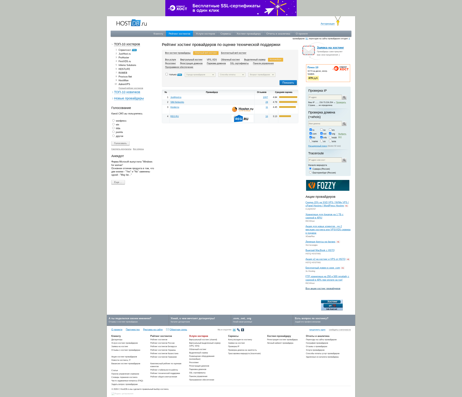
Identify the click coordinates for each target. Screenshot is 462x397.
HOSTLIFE (124, 69)
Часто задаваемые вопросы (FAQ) (127, 381)
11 (267, 107)
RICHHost (310, 221)
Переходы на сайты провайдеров (321, 339)
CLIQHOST (311, 209)
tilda (118, 128)
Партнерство (133, 329)
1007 (265, 97)
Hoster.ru (174, 107)
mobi (334, 137)
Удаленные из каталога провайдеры (322, 357)
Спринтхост (125, 50)
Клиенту (158, 33)
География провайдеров (317, 343)
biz (313, 137)
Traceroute (316, 153)
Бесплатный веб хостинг (233, 53)
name (315, 141)
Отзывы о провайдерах (316, 346)
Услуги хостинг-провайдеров (124, 343)
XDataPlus (310, 236)
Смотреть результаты (121, 149)
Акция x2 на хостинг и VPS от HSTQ (325, 259)
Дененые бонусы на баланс (320, 241)
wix (117, 124)
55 (307, 38)
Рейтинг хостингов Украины (163, 350)
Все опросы (138, 149)
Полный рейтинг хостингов (131, 88)
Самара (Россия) (321, 169)
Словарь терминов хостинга (124, 377)
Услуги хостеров (205, 33)
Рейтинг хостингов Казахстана (164, 353)
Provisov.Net (125, 76)
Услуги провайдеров (315, 350)
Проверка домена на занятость (242, 350)
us (324, 141)
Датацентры (116, 339)
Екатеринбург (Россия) (324, 172)
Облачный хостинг (230, 59)
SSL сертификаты (239, 63)
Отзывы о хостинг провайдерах (125, 350)
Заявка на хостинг (330, 47)
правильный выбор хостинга (155, 389)
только (173, 74)
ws (333, 130)
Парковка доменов (216, 63)
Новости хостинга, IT (121, 360)
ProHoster (124, 57)
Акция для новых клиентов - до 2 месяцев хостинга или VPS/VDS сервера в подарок (328, 229)
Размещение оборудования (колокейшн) (201, 357)
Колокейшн (275, 59)
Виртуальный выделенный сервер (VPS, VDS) (205, 344)
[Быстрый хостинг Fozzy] (327, 185)
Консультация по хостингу (240, 339)
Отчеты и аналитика (278, 33)
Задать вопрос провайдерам (124, 384)
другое (119, 136)
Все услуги (170, 59)
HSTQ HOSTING (313, 254)
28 (266, 102)
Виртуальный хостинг (191, 59)
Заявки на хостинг (236, 343)
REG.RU (174, 116)
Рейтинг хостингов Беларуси (163, 346)
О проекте (302, 33)
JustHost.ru (125, 53)
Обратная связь (178, 329)
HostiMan (123, 80)
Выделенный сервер (254, 59)
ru (313, 130)
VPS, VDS (212, 59)
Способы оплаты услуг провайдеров (322, 353)
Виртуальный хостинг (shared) (203, 339)
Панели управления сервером (125, 374)
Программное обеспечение (179, 67)
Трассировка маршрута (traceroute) (244, 353)
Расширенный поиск (317, 146)
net (324, 134)
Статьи (114, 370)
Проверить (341, 102)
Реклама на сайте (153, 329)
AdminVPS (124, 84)
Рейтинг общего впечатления (163, 377)
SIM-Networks (177, 102)
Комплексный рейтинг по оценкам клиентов (165, 364)
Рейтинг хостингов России (162, 343)
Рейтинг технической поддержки (165, 373)
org (333, 134)
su (324, 130)
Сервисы (226, 33)
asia (334, 141)
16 (266, 116)
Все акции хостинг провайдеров (323, 288)
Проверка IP (317, 90)
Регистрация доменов (191, 63)
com (314, 134)
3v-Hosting (310, 271)
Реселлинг (170, 63)
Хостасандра (311, 245)
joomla (119, 132)
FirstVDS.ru (125, 61)
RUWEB (123, 73)
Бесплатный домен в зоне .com (323, 267)
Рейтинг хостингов (179, 33)
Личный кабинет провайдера (280, 343)
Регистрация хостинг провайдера (282, 339)
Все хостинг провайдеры (178, 53)
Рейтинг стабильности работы (164, 370)
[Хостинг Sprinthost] (231, 7)
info (325, 137)
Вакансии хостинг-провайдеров (125, 363)
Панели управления (263, 63)
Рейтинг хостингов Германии (163, 357)
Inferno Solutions (127, 65)
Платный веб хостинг (206, 53)
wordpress (121, 120)
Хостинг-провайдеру (249, 33)
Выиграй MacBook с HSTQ (320, 250)
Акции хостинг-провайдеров (124, 357)
